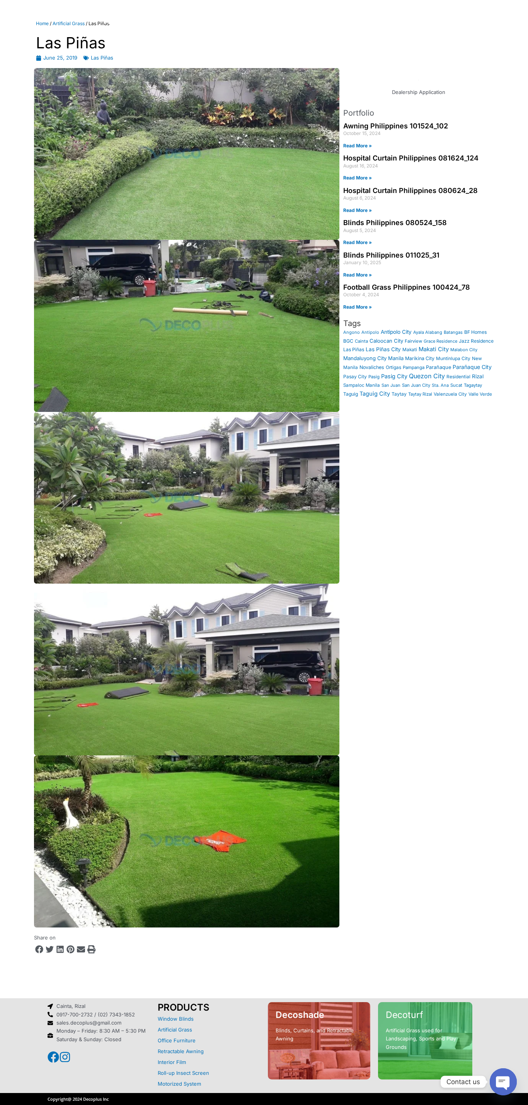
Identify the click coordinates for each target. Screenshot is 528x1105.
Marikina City (419, 358)
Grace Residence (440, 341)
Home (116, 21)
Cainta (361, 341)
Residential (458, 376)
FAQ (334, 21)
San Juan (391, 385)
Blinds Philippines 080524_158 (395, 223)
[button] (39, 949)
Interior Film (172, 1062)
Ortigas (393, 367)
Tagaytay (473, 385)
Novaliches (371, 367)
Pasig (374, 376)
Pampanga (413, 367)
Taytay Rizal (420, 394)
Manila (396, 358)
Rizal (478, 376)
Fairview (413, 341)
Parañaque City (472, 367)
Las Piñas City (383, 349)
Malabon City (463, 349)
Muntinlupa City (453, 358)
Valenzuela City (450, 394)
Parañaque (438, 367)
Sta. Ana (440, 385)
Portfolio (294, 21)
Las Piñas (102, 58)
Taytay (399, 394)
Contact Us (379, 21)
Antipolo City (396, 332)
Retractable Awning (181, 1051)
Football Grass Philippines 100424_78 (406, 287)
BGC (348, 341)
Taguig (350, 394)
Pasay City (355, 376)
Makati (409, 349)
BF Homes (475, 332)
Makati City (434, 349)
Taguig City (374, 393)
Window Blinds (176, 1019)
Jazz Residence (476, 341)
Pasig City (394, 376)
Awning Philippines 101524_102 (395, 126)
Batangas (453, 332)
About (155, 21)
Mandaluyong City (365, 358)
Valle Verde (480, 394)
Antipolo (370, 332)
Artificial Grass (175, 1029)
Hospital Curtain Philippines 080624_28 (410, 190)
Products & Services (222, 21)
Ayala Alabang (427, 332)
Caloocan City (386, 341)
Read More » (357, 146)
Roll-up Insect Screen (183, 1073)
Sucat (456, 385)
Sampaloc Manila (361, 385)
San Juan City (416, 385)
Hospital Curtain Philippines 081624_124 (411, 158)
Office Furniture (177, 1040)
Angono (351, 332)
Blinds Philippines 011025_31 (391, 255)
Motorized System (179, 1084)
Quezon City (427, 376)
